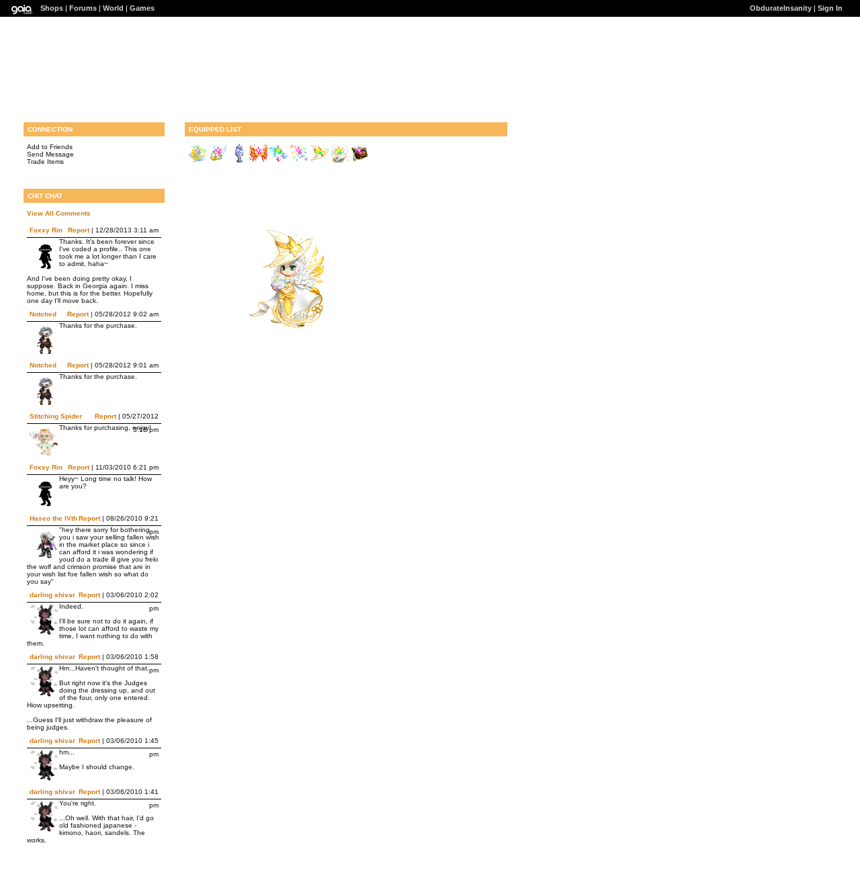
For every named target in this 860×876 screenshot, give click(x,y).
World (113, 8)
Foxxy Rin (46, 230)
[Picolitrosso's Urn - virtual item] (238, 161)
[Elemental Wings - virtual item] (259, 161)
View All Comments (59, 213)
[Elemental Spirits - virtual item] (279, 161)
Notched (43, 314)
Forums (83, 8)
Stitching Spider (56, 416)
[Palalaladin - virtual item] (339, 161)
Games (142, 8)
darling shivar (52, 595)
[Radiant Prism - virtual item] (299, 161)
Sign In (830, 8)
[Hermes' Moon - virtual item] (198, 161)
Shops (51, 8)
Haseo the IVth (53, 518)
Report (78, 230)
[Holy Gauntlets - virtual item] (218, 161)
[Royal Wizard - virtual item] (359, 161)
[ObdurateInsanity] (283, 325)
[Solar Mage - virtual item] (319, 161)
